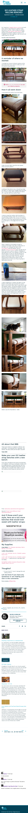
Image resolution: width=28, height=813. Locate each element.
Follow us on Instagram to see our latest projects (15, 85)
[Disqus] (14, 754)
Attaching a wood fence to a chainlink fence (12, 640)
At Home (13, 16)
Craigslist (9, 607)
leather (23, 607)
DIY (16, 16)
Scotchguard (5, 248)
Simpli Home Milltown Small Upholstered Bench (11, 512)
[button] (25, 3)
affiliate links (12, 581)
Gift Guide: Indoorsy (6, 664)
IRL (20, 607)
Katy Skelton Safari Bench (14, 31)
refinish (5, 609)
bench (4, 607)
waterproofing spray (11, 249)
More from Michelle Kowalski (18, 621)
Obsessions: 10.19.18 (7, 684)
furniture (16, 607)
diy (12, 607)
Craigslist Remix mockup (15, 27)
